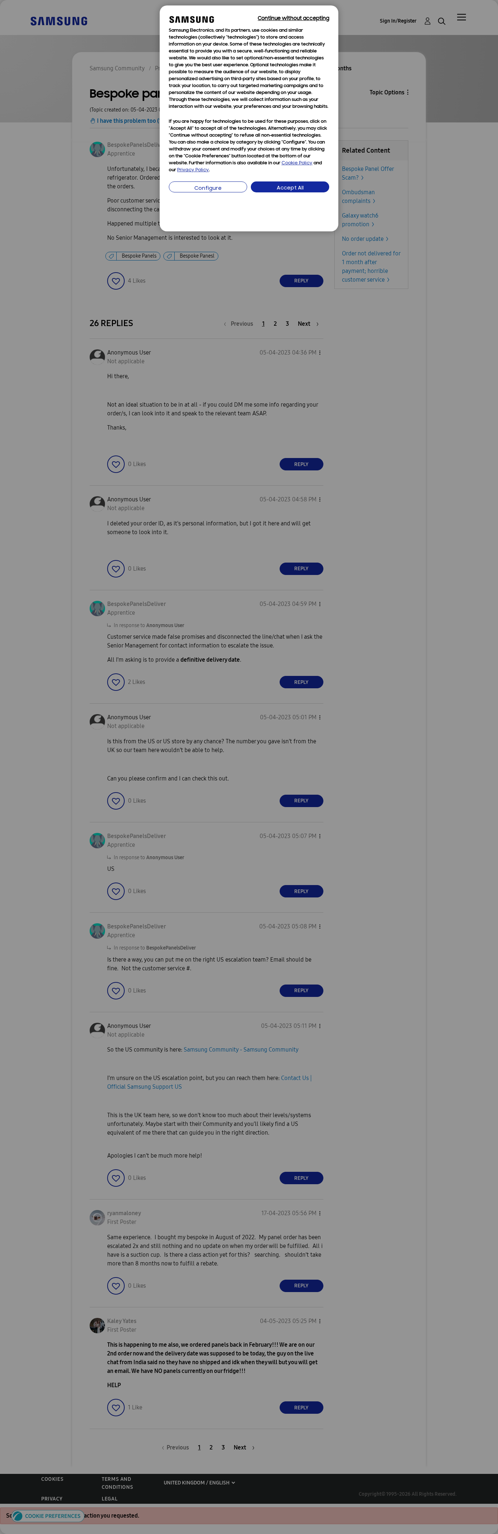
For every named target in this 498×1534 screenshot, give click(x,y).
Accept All (290, 188)
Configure (208, 188)
